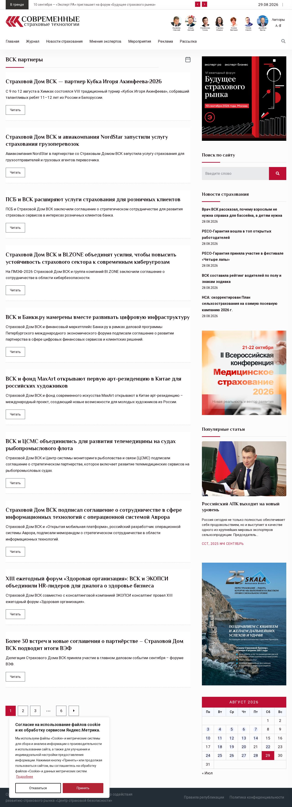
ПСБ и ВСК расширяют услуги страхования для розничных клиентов (93, 199)
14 (255, 738)
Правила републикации (204, 797)
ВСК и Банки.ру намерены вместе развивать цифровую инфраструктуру (98, 317)
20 (244, 746)
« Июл (207, 773)
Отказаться (38, 788)
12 (231, 738)
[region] (59, 757)
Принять (83, 788)
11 (220, 738)
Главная (12, 41)
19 (231, 746)
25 (220, 755)
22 (268, 746)
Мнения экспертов (105, 41)
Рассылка (188, 41)
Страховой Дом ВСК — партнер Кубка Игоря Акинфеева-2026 (84, 81)
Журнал (32, 41)
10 (208, 738)
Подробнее (24, 776)
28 (255, 755)
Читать (15, 110)
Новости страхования (64, 41)
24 (208, 755)
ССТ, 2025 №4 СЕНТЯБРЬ (223, 544)
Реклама (165, 41)
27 (244, 755)
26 (231, 755)
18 (220, 746)
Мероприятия (139, 41)
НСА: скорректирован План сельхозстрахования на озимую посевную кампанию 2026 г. (239, 303)
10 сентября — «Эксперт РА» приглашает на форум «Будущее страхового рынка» (95, 4)
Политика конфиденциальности (256, 797)
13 (244, 738)
